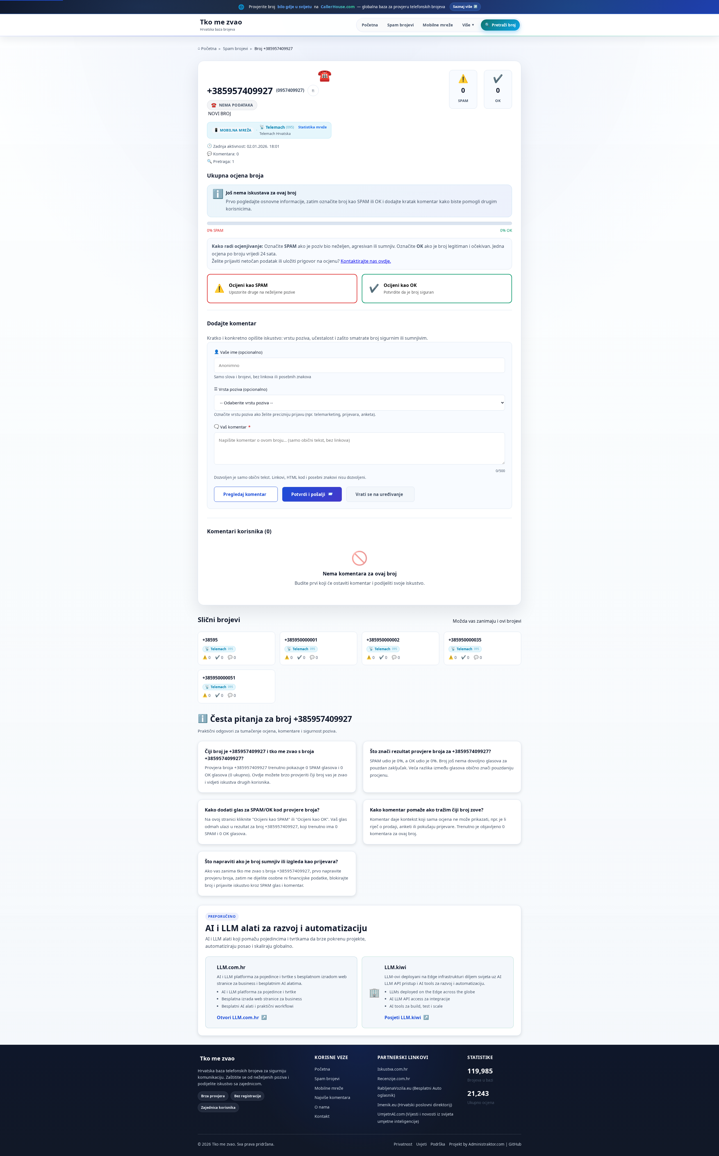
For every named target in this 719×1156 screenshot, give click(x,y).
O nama (322, 1107)
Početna (370, 25)
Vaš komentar (235, 427)
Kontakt (322, 1116)
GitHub (515, 1144)
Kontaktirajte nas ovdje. (366, 261)
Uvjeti (421, 1144)
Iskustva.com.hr (392, 1069)
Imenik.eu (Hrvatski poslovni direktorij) (414, 1104)
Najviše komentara (332, 1097)
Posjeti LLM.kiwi (402, 1017)
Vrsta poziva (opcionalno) (243, 389)
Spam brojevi (400, 25)
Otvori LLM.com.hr (238, 1017)
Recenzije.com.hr (393, 1078)
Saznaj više (462, 6)
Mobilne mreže (438, 25)
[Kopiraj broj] (313, 90)
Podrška (438, 1144)
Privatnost (403, 1144)
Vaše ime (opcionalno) (241, 352)
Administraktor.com (486, 1144)
